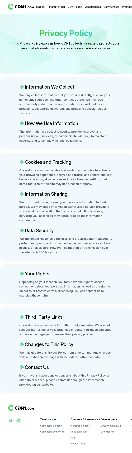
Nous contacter (79, 431)
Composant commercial (52, 431)
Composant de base (51, 425)
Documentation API (111, 425)
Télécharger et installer (57, 6)
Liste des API (107, 431)
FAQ (73, 437)
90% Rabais (75, 6)
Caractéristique (93, 6)
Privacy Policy (78, 443)
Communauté (111, 6)
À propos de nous (80, 425)
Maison (40, 6)
